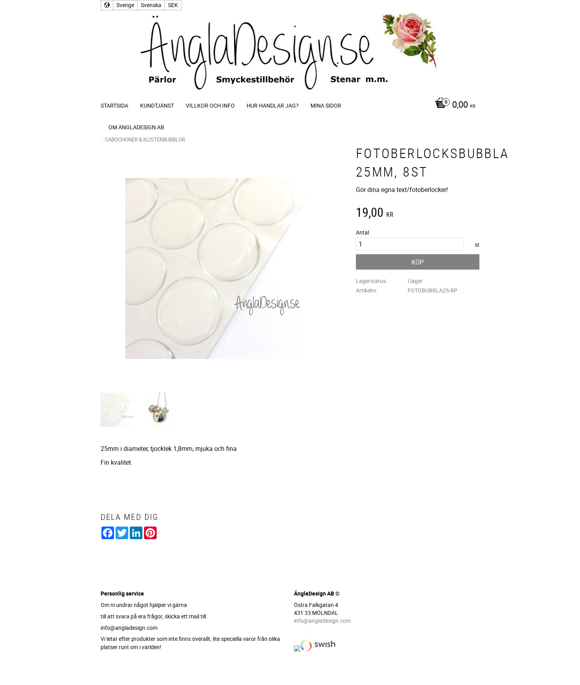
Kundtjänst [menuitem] (157, 105)
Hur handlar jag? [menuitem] (273, 105)
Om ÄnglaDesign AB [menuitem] (136, 127)
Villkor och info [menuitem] (210, 105)
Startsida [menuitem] (114, 105)
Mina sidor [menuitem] (326, 105)
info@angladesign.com (322, 620)
